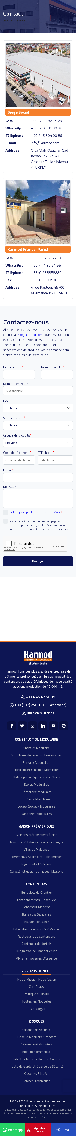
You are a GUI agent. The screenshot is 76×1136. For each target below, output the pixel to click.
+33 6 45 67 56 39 (46, 258)
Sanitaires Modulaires (36, 813)
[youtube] (53, 725)
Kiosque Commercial (36, 1051)
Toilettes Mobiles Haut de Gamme (36, 1058)
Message (9, 486)
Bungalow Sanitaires (36, 914)
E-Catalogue (36, 1008)
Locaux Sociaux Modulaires (36, 806)
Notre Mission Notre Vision (36, 979)
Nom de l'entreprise (16, 383)
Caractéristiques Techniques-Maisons (36, 871)
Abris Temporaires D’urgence (36, 958)
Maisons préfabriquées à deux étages (36, 842)
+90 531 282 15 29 (46, 121)
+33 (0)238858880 (46, 272)
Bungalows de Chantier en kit (36, 950)
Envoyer (38, 561)
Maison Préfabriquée (36, 826)
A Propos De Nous (36, 970)
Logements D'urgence (36, 863)
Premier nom (13, 367)
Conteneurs (36, 883)
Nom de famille (53, 367)
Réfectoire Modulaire (36, 791)
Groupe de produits (17, 435)
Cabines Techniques (36, 1080)
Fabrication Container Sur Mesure (36, 929)
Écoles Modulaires (36, 784)
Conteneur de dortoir (36, 943)
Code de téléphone (17, 452)
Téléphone (46, 452)
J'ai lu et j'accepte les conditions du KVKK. (35, 512)
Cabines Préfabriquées (36, 1044)
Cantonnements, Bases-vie (36, 899)
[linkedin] (43, 725)
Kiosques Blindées (36, 1073)
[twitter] (22, 725)
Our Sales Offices (40, 713)
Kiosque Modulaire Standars (36, 1036)
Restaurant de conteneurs (36, 936)
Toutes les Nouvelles (37, 1001)
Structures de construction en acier (36, 755)
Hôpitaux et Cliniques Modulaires (37, 769)
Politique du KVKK (36, 993)
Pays (7, 400)
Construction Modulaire (36, 739)
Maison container (36, 921)
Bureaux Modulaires (36, 762)
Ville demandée (14, 417)
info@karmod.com (45, 143)
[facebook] (11, 725)
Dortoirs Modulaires (36, 799)
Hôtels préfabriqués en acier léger (36, 777)
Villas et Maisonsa (36, 849)
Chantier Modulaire (36, 747)
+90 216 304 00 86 (46, 135)
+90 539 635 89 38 (46, 128)
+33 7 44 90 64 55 (46, 265)
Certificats (36, 986)
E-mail (8, 470)
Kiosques (36, 1021)
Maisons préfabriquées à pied (36, 834)
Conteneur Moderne (36, 906)
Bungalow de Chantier (36, 892)
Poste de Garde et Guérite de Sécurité (37, 1066)
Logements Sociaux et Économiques (36, 856)
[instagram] (32, 725)
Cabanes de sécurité (36, 1029)
